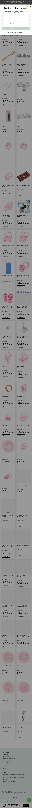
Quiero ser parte (16, 29)
